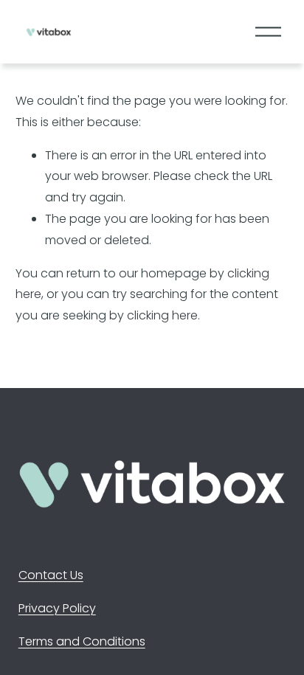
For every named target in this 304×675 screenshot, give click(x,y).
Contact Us (50, 575)
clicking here (162, 315)
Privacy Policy (57, 608)
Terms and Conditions (81, 641)
